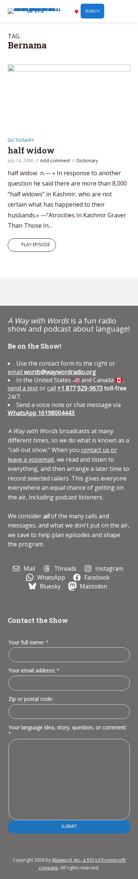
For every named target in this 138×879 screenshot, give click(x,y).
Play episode (35, 244)
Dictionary (21, 140)
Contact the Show (38, 620)
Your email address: (34, 670)
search (92, 11)
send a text (23, 388)
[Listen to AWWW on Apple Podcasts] (16, 291)
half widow (31, 150)
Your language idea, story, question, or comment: (67, 730)
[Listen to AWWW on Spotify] (33, 291)
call (51, 388)
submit (69, 826)
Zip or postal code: (30, 698)
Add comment (55, 160)
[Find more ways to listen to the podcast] (67, 291)
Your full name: (28, 642)
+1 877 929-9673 (80, 388)
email (52, 372)
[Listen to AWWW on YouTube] (50, 291)
